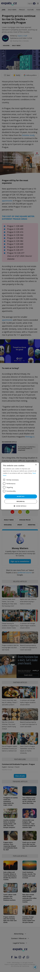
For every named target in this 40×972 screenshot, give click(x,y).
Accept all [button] (20, 496)
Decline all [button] (21, 501)
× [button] (36, 464)
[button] (20, 506)
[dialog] (20, 486)
